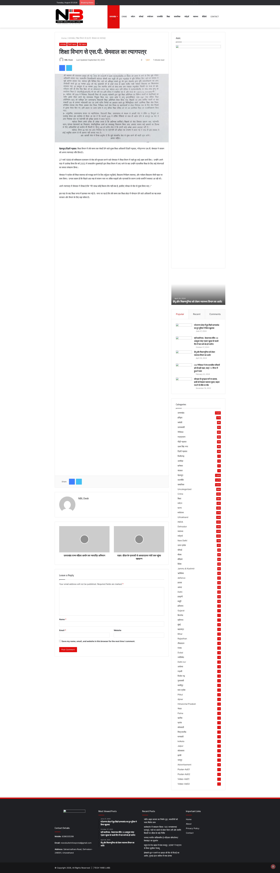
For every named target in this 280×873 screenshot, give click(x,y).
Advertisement (184, 764)
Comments (215, 314)
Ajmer (180, 699)
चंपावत (180, 470)
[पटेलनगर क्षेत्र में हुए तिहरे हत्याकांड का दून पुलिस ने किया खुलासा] (184, 329)
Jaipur (180, 746)
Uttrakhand (183, 517)
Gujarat (181, 610)
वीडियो (204, 16)
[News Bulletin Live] (69, 16)
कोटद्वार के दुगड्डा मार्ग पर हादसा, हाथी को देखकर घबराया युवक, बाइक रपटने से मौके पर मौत (206, 382)
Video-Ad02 (184, 784)
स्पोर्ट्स (186, 16)
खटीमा (180, 718)
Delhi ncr (182, 662)
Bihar (180, 634)
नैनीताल (180, 432)
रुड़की (180, 671)
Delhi (180, 592)
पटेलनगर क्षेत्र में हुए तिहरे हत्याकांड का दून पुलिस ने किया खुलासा (206, 326)
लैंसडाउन (181, 643)
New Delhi (182, 540)
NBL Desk (68, 60)
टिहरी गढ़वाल (72, 44)
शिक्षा (168, 16)
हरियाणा (180, 606)
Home (64, 38)
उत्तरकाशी (181, 427)
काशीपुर (180, 685)
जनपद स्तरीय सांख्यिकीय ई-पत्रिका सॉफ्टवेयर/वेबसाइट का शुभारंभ (118, 2)
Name (62, 619)
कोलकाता (181, 750)
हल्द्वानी (180, 596)
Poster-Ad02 (184, 774)
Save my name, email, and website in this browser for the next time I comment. (98, 641)
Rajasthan (182, 638)
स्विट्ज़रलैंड (182, 732)
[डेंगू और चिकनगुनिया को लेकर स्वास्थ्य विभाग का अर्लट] (184, 356)
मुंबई (179, 624)
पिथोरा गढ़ (181, 676)
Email (62, 630)
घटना (180, 508)
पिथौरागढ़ (181, 456)
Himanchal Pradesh (187, 704)
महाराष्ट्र (181, 629)
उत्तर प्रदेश (182, 545)
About (188, 824)
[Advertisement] (111, 223)
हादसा (180, 582)
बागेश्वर (180, 465)
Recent (196, 314)
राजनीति (160, 16)
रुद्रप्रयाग (181, 437)
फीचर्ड (141, 16)
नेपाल (180, 708)
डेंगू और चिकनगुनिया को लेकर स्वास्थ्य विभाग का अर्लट (204, 353)
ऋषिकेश (181, 573)
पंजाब (180, 648)
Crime (124, 16)
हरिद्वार (180, 417)
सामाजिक (177, 16)
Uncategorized (184, 489)
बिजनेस (180, 615)
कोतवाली (181, 727)
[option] (198, 289)
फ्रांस (180, 722)
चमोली (180, 422)
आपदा (180, 587)
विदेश (179, 564)
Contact (215, 16)
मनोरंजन (150, 16)
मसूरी (179, 601)
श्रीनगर (180, 620)
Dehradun (182, 526)
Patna (180, 713)
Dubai (180, 652)
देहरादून (180, 475)
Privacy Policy (192, 828)
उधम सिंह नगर (183, 446)
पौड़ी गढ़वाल (82, 44)
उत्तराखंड (113, 16)
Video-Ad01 (183, 779)
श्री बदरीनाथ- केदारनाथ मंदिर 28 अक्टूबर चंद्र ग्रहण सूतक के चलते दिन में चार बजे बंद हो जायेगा (206, 341)
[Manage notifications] (273, 866)
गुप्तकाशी (181, 680)
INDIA (180, 522)
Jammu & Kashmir (186, 568)
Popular (180, 314)
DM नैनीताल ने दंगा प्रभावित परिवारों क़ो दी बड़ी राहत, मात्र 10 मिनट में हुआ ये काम (197, 300)
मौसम (179, 554)
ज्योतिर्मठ (181, 657)
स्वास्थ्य (195, 16)
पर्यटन (133, 16)
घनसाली (180, 736)
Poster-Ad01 (184, 769)
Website (117, 630)
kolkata (181, 741)
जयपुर (180, 760)
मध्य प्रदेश (181, 690)
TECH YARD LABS (102, 868)
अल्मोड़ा (180, 461)
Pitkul (180, 694)
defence (181, 578)
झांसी (179, 755)
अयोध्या (180, 666)
